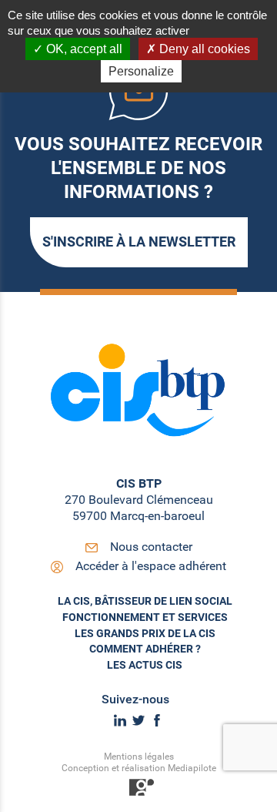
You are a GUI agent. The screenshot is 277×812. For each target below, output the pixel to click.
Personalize (141, 71)
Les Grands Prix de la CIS (145, 633)
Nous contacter (151, 546)
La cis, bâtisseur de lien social (145, 601)
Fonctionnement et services (145, 617)
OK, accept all (82, 48)
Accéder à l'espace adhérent (150, 566)
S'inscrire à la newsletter (138, 241)
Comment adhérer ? (145, 649)
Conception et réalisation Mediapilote (139, 768)
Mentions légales (139, 756)
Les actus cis (144, 665)
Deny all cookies (203, 48)
